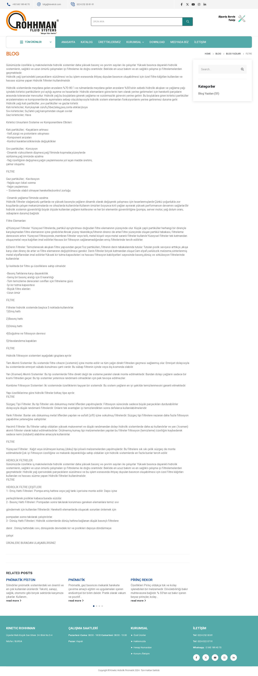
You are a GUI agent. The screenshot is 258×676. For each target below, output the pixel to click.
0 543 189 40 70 (213, 647)
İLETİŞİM (200, 42)
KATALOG (87, 42)
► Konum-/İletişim (140, 653)
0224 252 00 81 (205, 635)
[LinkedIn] (205, 4)
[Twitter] (187, 4)
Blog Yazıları (206, 93)
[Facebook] (182, 4)
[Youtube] (193, 4)
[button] (93, 606)
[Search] (187, 22)
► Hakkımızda (138, 641)
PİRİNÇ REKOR (142, 580)
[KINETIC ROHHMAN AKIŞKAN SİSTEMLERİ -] (32, 22)
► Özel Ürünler (138, 635)
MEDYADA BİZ (179, 42)
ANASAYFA (68, 42)
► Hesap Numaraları (141, 647)
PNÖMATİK (76, 580)
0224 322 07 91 (205, 641)
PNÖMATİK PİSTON (20, 580)
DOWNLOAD (157, 42)
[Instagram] (199, 4)
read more (13, 600)
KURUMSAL (133, 42)
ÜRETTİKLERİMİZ (109, 42)
